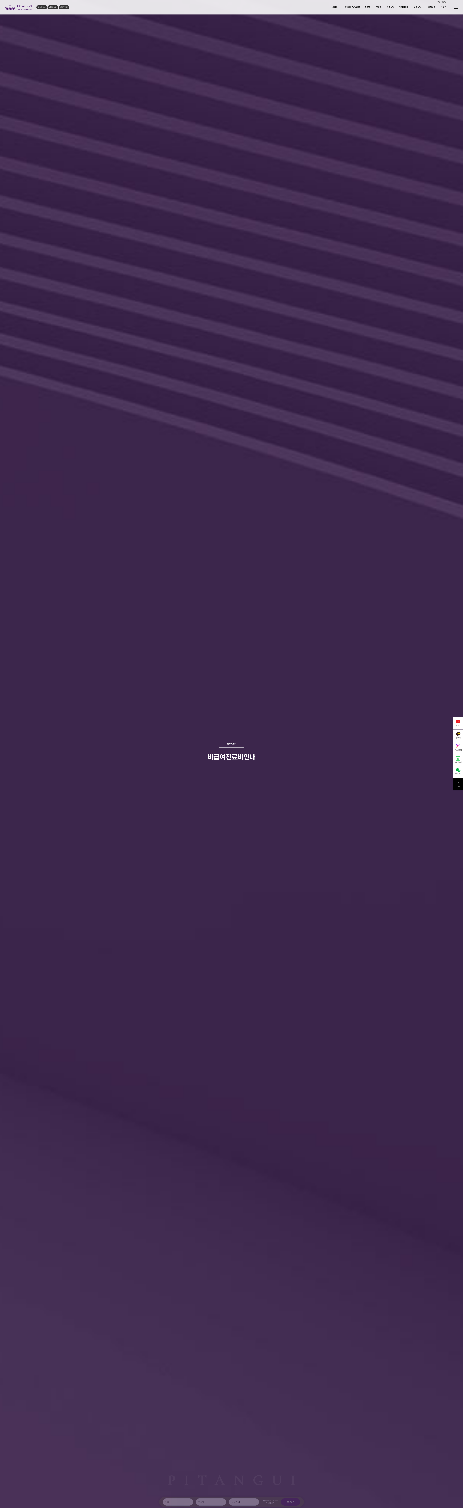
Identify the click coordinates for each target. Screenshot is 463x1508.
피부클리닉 (41, 7)
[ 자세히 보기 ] (270, 1503)
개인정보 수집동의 (271, 1500)
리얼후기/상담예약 (352, 7)
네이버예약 (458, 762)
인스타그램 (458, 750)
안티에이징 (403, 7)
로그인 (438, 2)
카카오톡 (458, 738)
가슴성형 (390, 7)
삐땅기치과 (52, 7)
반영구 (443, 7)
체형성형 (417, 7)
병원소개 (335, 7)
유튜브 (458, 726)
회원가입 (444, 2)
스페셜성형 (430, 7)
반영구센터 (64, 7)
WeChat (458, 774)
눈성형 (368, 7)
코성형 (378, 7)
